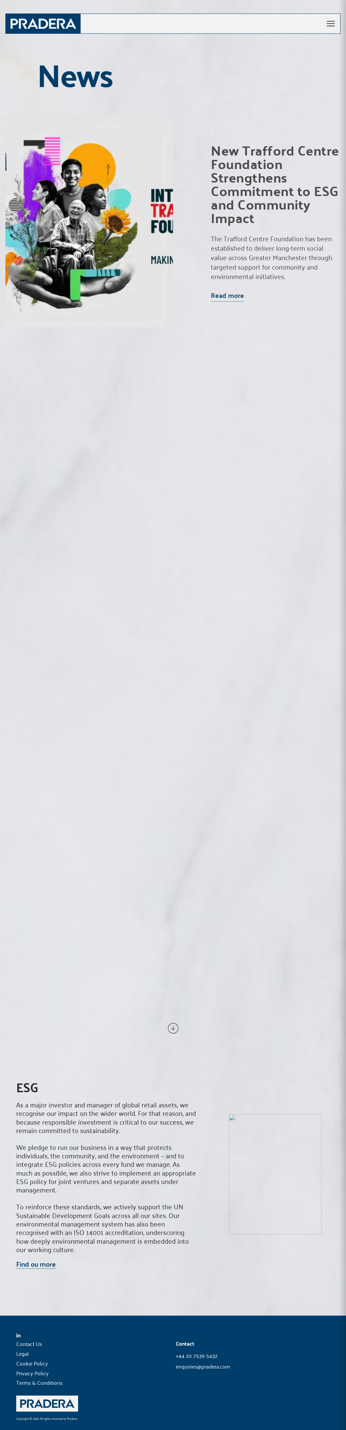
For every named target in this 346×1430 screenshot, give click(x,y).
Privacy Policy (32, 1373)
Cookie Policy (32, 1363)
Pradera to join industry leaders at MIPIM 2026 (251, 807)
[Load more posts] (173, 1028)
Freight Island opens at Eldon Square (241, 484)
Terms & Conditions (39, 1382)
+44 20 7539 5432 (197, 1356)
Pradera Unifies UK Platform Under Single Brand (254, 699)
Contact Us (29, 1343)
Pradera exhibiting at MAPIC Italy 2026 (249, 591)
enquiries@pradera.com (203, 1367)
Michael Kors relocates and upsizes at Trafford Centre (253, 914)
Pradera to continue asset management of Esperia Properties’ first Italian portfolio (254, 382)
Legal (22, 1353)
